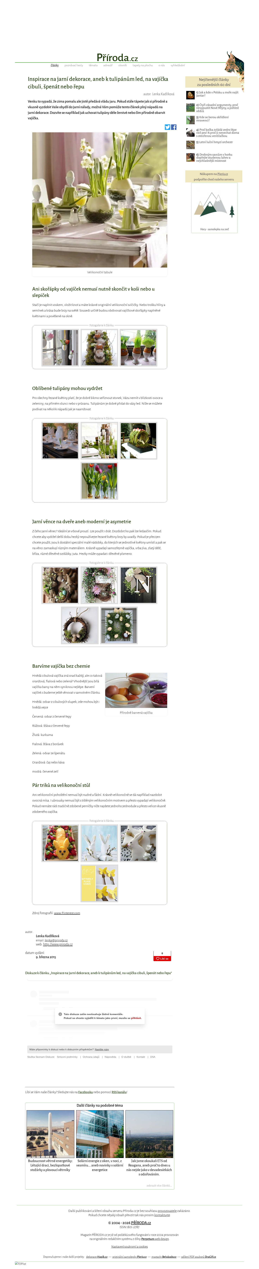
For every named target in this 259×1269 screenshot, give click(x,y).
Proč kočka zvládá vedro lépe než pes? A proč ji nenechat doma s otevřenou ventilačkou (217, 133)
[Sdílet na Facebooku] (174, 128)
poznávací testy (73, 65)
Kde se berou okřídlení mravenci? (212, 119)
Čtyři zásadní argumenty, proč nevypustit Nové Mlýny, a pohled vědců (217, 108)
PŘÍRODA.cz (141, 1223)
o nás (162, 65)
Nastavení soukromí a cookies (129, 1246)
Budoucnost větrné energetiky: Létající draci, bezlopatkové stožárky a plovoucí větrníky (50, 1165)
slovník (122, 65)
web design (155, 1239)
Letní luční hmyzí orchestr (214, 142)
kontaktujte (162, 1215)
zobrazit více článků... (159, 1185)
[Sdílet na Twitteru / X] (167, 128)
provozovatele (167, 1211)
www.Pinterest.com (67, 913)
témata (93, 65)
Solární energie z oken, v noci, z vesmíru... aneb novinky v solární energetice (99, 1165)
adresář (108, 65)
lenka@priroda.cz (56, 940)
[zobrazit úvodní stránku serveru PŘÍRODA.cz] (129, 58)
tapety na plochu (143, 65)
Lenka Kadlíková (47, 936)
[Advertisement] (129, 24)
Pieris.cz (222, 174)
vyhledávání (178, 65)
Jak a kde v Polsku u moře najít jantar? (217, 94)
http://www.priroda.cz (58, 944)
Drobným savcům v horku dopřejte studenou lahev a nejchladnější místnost (214, 158)
